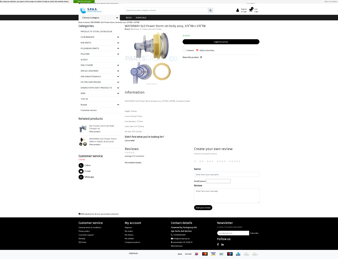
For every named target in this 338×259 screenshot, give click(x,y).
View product (94, 131)
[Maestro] (231, 255)
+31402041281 (179, 235)
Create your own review (152, 29)
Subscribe (254, 233)
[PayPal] (247, 255)
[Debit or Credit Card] (255, 255)
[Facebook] (201, 57)
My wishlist (129, 238)
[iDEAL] (197, 255)
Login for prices (221, 41)
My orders (129, 231)
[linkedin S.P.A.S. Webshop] (222, 244)
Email (200, 181)
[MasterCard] (206, 255)
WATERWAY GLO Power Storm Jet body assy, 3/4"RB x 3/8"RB (115, 22)
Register (128, 227)
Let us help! (130, 140)
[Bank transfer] (181, 255)
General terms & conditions (90, 227)
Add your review (203, 207)
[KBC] (239, 255)
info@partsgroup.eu (181, 238)
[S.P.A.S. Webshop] (91, 10)
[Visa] (214, 255)
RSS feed (82, 242)
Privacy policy (84, 231)
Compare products (132, 242)
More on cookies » (331, 2)
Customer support (86, 235)
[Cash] (189, 255)
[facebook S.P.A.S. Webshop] (218, 244)
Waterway (135, 29)
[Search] (211, 10)
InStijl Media (133, 253)
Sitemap (82, 238)
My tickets (129, 235)
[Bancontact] (222, 255)
